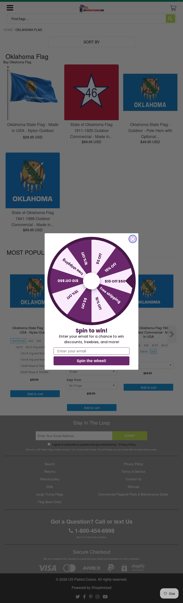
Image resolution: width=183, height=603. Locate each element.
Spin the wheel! (91, 361)
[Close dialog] (133, 239)
